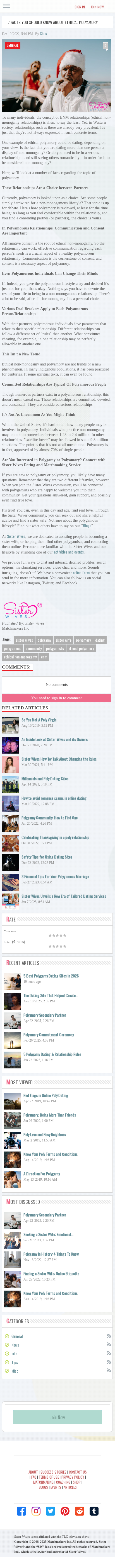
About (33, 1472)
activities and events (69, 552)
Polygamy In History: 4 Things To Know (51, 1254)
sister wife (63, 640)
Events (56, 1487)
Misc (14, 1371)
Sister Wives (16, 536)
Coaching (63, 1482)
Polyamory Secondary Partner (44, 1015)
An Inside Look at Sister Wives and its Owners (54, 739)
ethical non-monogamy (20, 657)
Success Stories (53, 1472)
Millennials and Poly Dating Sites (44, 778)
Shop (77, 1482)
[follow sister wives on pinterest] (65, 1511)
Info (14, 1353)
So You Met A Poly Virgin (38, 720)
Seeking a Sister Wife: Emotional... (48, 1234)
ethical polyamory (81, 648)
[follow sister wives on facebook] (21, 1511)
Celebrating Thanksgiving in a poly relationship (55, 837)
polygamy (44, 640)
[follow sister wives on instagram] (36, 1511)
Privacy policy (72, 1477)
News (15, 1345)
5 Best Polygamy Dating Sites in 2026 (51, 976)
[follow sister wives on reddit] (79, 1511)
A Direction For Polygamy (41, 1173)
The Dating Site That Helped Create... (50, 995)
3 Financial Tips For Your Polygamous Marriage (55, 876)
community (34, 648)
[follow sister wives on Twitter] (50, 1511)
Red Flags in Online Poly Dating (45, 1095)
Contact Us (78, 1472)
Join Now (97, 6)
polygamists (55, 648)
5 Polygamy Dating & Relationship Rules (52, 1054)
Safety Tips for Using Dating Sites (46, 857)
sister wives (24, 640)
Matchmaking (43, 1482)
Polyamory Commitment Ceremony (48, 1034)
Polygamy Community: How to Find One (49, 817)
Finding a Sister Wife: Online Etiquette (51, 1273)
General (12, 45)
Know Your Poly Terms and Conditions (50, 1154)
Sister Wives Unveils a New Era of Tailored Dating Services (63, 896)
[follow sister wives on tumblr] (94, 1511)
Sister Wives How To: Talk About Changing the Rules (59, 759)
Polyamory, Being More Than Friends (49, 1115)
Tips (14, 1362)
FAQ (33, 1477)
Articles (70, 1487)
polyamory (83, 640)
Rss (108, 1335)
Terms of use (49, 1477)
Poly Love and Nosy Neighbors (44, 1134)
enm (44, 657)
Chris (43, 33)
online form (81, 572)
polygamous (12, 648)
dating (100, 640)
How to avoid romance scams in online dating (54, 798)
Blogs (87, 525)
